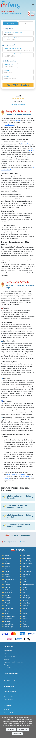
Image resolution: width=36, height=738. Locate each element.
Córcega (7, 576)
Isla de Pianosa (9, 624)
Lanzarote (17, 120)
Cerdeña (7, 571)
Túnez (24, 621)
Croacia (7, 584)
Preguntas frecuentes (10, 691)
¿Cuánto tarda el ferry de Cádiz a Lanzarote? (19, 497)
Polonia (25, 608)
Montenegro (26, 598)
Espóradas (8, 598)
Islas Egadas (26, 566)
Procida (25, 613)
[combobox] (18, 34)
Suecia (25, 619)
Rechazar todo (23, 729)
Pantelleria (26, 605)
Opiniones (6, 659)
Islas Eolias (26, 569)
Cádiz (32, 148)
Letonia (25, 587)
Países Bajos (27, 603)
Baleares (7, 563)
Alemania (8, 558)
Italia (24, 579)
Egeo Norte (8, 592)
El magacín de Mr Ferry (10, 713)
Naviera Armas (26, 144)
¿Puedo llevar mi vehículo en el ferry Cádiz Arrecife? (18, 525)
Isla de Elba (8, 621)
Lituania (25, 590)
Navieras (6, 694)
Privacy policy (7, 665)
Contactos (7, 653)
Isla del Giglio (9, 626)
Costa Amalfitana (10, 579)
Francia (7, 605)
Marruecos (26, 595)
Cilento (7, 574)
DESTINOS (20, 550)
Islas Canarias (9, 125)
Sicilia (24, 616)
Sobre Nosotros (8, 650)
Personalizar (17, 733)
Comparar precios (18, 85)
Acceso (6, 678)
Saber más (30, 725)
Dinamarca (8, 587)
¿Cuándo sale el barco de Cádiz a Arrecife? (19, 516)
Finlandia (7, 603)
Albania (7, 555)
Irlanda (7, 613)
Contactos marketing (9, 656)
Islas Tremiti (26, 574)
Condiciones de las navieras (11, 697)
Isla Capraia (8, 619)
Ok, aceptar (10, 729)
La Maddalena (27, 582)
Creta (6, 582)
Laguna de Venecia (28, 584)
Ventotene (25, 626)
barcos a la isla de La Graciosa (15, 474)
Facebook (6, 710)
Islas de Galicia (27, 563)
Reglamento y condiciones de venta (13, 662)
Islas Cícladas (27, 561)
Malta (24, 592)
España (7, 595)
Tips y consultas (8, 699)
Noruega (25, 600)
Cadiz (23, 542)
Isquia (24, 576)
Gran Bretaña (9, 608)
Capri (6, 569)
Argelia (7, 561)
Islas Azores (26, 555)
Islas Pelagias (27, 571)
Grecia (7, 611)
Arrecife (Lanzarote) (10, 542)
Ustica (24, 624)
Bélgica (7, 566)
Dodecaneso (9, 590)
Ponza (24, 611)
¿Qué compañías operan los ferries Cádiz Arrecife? (17, 506)
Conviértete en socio (9, 681)
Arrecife (31, 150)
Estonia (7, 600)
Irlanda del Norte (10, 616)
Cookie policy (7, 667)
